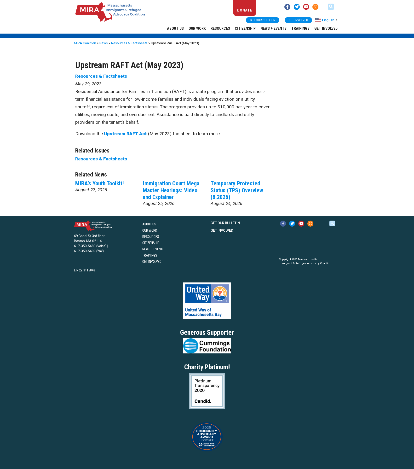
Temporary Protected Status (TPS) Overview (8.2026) (237, 190)
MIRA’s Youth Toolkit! (99, 183)
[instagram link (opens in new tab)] (315, 7)
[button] (331, 7)
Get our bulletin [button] (262, 20)
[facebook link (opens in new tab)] (287, 7)
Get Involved (326, 28)
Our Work (197, 28)
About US (175, 28)
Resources (220, 28)
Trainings (300, 28)
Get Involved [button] (298, 20)
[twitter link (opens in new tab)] (297, 7)
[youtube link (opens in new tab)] (306, 7)
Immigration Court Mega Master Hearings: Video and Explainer (171, 190)
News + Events (273, 28)
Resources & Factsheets (101, 76)
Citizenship (245, 28)
